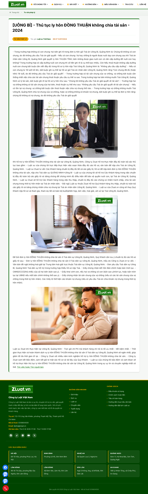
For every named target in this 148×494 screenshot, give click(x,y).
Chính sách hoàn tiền (116, 395)
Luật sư (74, 402)
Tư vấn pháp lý (29, 12)
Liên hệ (73, 412)
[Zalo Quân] (5, 481)
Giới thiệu (74, 395)
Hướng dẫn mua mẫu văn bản (119, 402)
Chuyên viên (75, 405)
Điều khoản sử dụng (116, 391)
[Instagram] (22, 435)
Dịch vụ (74, 398)
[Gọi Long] (6, 488)
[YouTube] (28, 435)
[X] (34, 435)
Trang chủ (15, 12)
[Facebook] (5, 467)
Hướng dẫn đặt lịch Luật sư (119, 405)
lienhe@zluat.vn (20, 426)
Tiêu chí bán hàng (115, 398)
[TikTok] (16, 435)
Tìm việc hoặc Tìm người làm (30, 367)
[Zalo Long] (5, 474)
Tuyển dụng (75, 409)
